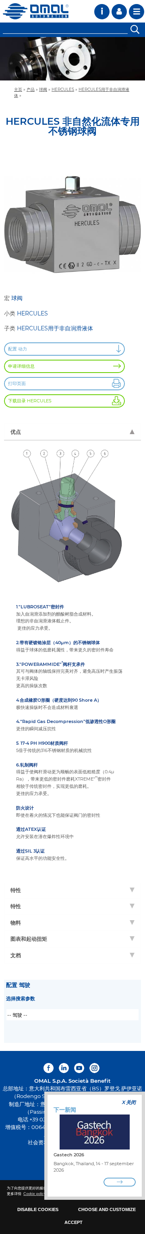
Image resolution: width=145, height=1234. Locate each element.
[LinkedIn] (64, 1068)
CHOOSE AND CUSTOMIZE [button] (107, 1209)
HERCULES (63, 89)
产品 (31, 89)
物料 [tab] (15, 922)
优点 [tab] (15, 432)
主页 (18, 89)
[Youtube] (79, 1068)
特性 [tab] (15, 890)
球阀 (43, 89)
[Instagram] (94, 1068)
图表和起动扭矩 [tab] (28, 938)
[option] (72, 58)
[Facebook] (50, 1068)
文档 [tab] (15, 955)
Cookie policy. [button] (35, 1194)
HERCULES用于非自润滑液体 (55, 328)
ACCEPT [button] (73, 1222)
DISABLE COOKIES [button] (37, 1209)
